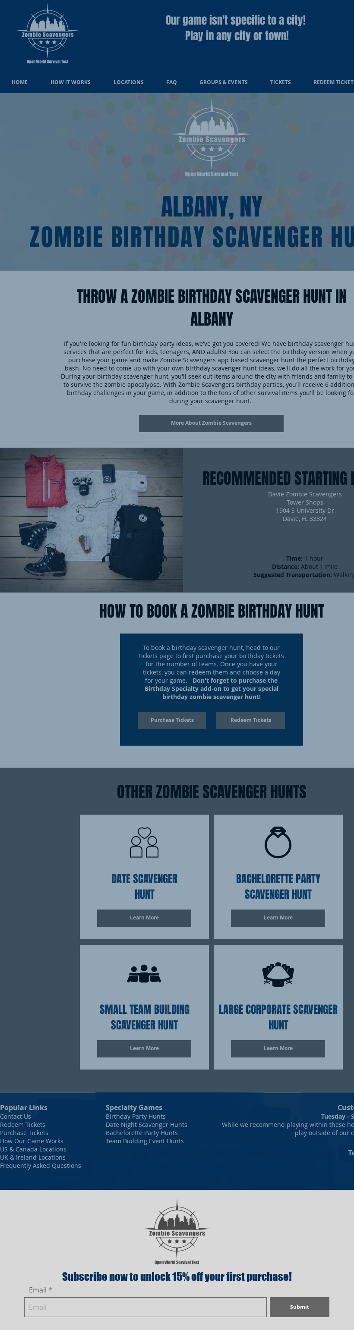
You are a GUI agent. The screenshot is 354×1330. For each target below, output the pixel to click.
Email (38, 1289)
